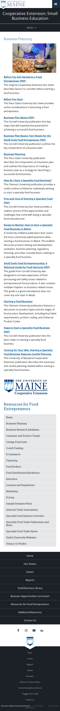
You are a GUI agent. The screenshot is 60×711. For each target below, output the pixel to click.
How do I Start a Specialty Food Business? (28, 180)
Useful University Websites (21, 537)
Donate (30, 670)
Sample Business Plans (19, 503)
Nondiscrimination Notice (30, 682)
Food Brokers (13, 466)
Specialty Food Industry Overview (25, 515)
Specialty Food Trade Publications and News (27, 523)
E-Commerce (13, 454)
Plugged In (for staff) (30, 694)
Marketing (12, 491)
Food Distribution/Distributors (23, 472)
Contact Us (30, 620)
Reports (30, 580)
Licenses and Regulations (20, 485)
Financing (11, 460)
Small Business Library (30, 588)
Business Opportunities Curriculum (30, 596)
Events (30, 572)
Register (30, 664)
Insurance (11, 478)
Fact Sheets (30, 563)
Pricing (10, 497)
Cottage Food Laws (16, 441)
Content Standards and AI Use (30, 688)
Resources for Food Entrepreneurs (30, 604)
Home (9, 417)
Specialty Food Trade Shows (22, 531)
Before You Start (13, 99)
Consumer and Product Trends (23, 435)
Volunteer (30, 676)
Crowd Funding (14, 448)
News (30, 652)
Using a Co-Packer (16, 543)
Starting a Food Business (18, 301)
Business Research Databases (22, 429)
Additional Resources (30, 612)
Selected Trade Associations (22, 509)
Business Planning (14, 154)
